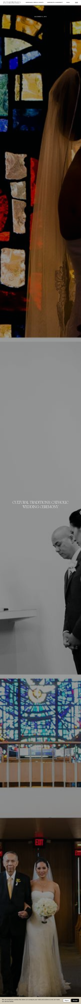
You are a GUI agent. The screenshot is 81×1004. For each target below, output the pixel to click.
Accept (75, 1000)
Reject (67, 1000)
